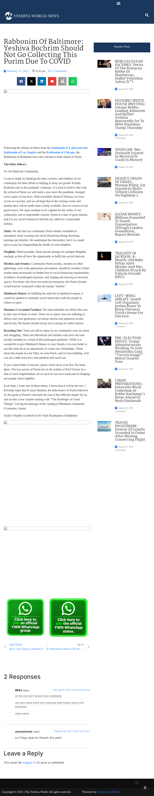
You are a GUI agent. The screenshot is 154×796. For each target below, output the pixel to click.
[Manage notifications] (145, 788)
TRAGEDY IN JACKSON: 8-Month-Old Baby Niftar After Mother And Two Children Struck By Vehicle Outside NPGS (130, 265)
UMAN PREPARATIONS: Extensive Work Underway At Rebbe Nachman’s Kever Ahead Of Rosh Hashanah (130, 391)
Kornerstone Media (108, 791)
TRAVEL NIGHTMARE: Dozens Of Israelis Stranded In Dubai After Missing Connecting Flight (130, 431)
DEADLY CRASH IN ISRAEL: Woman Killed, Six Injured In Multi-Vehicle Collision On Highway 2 (130, 187)
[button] (118, 3)
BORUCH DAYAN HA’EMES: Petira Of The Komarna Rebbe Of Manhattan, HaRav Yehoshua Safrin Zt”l (129, 72)
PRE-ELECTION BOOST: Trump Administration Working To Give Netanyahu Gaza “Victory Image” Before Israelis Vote (129, 350)
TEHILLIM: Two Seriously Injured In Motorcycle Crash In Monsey (129, 155)
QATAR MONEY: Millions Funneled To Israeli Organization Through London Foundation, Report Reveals (130, 225)
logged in (29, 762)
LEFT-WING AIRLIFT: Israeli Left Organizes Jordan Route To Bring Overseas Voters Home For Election (129, 306)
